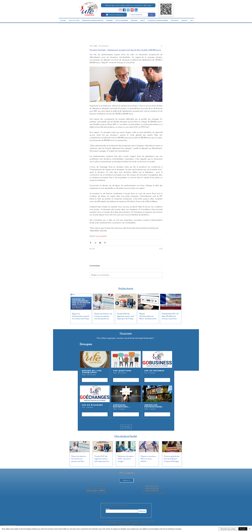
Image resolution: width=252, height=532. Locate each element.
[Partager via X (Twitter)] (95, 243)
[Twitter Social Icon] (128, 9)
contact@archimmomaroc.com (140, 523)
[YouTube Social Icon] (132, 9)
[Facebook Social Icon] (124, 9)
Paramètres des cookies (228, 529)
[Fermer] (249, 528)
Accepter (243, 529)
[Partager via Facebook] (90, 243)
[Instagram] (120, 9)
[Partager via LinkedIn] (100, 243)
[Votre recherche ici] (151, 15)
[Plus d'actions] (161, 46)
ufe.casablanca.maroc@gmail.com (101, 493)
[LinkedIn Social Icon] (136, 9)
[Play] (107, 15)
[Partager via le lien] (105, 243)
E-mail (108, 509)
